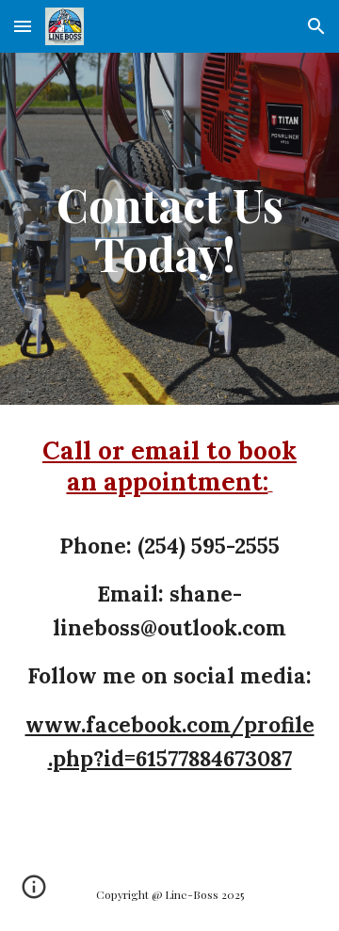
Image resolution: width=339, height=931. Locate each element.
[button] (22, 26)
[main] (169, 229)
